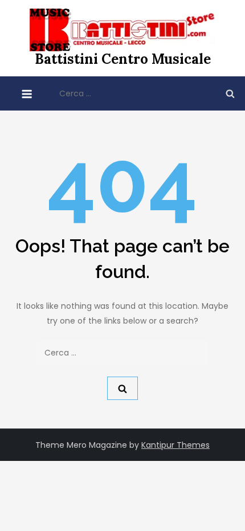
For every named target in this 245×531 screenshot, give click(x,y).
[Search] (230, 93)
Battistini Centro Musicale (123, 59)
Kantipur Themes (175, 445)
